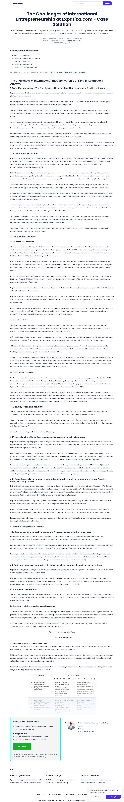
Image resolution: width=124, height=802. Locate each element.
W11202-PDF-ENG (73, 41)
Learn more (101, 792)
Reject (97, 797)
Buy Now (22, 746)
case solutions (106, 780)
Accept (113, 797)
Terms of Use (43, 754)
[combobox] (87, 3)
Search (107, 3)
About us (41, 794)
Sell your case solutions (76, 794)
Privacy (59, 800)
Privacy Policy (41, 757)
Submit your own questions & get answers (66, 72)
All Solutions (55, 794)
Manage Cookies (79, 800)
